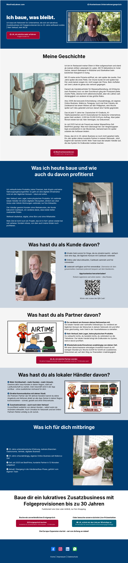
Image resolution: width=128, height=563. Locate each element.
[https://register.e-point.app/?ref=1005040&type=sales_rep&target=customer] (93, 287)
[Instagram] (60, 549)
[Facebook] (53, 549)
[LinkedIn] (67, 549)
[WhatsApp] (74, 549)
